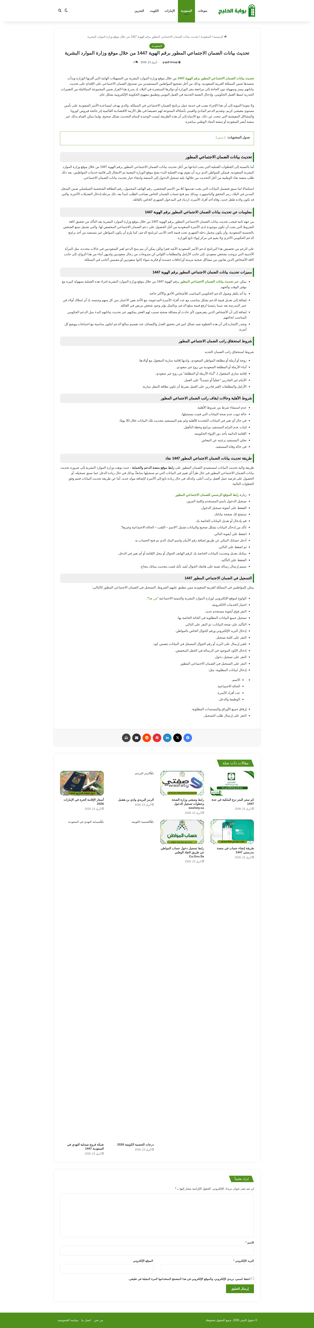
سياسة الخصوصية (68, 1320)
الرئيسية (218, 36)
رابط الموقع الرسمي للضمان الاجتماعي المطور (207, 495)
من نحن (98, 1320)
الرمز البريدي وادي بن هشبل (136, 799)
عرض (220, 137)
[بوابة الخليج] (237, 10)
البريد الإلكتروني (243, 1260)
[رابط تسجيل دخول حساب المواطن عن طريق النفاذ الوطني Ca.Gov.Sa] (182, 832)
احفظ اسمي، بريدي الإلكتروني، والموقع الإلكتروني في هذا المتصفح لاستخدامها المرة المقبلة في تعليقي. (189, 1279)
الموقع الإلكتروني (143, 1260)
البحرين (139, 10)
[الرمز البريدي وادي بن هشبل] (132, 783)
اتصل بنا (86, 1320)
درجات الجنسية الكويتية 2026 (135, 1144)
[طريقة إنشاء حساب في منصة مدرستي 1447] (232, 832)
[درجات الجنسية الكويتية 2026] (132, 980)
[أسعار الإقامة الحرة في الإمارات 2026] (82, 783)
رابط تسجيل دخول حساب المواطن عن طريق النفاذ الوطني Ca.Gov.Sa (182, 852)
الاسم (249, 1242)
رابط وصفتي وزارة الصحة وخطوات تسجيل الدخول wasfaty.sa (188, 803)
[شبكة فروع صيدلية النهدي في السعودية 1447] (82, 980)
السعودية (186, 10)
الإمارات (170, 10)
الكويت (154, 10)
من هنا (152, 598)
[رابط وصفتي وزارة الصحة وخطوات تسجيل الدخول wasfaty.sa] (182, 783)
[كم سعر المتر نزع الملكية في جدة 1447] (232, 783)
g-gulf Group (170, 62)
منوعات (202, 10)
